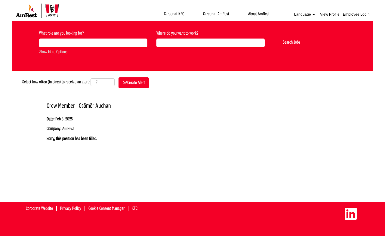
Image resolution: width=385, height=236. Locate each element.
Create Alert (135, 82)
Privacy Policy (70, 208)
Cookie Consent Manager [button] (106, 208)
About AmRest (259, 14)
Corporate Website (39, 208)
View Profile (330, 14)
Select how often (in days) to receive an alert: (56, 82)
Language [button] (303, 14)
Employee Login (356, 14)
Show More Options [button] (53, 52)
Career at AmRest (216, 14)
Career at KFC (174, 14)
